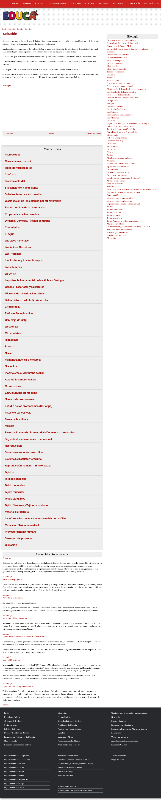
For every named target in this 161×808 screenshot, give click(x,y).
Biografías (119, 4)
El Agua (9, 234)
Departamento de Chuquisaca (16, 755)
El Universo (116, 733)
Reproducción (13, 445)
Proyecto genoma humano (20, 531)
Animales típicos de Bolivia (69, 745)
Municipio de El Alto (67, 786)
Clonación (11, 544)
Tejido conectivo (15, 485)
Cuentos (61, 733)
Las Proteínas (13, 253)
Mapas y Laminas (118, 721)
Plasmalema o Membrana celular (24, 372)
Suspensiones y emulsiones (22, 187)
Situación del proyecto (18, 538)
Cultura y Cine (10, 725)
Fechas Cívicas (64, 717)
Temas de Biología (66, 771)
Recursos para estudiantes (122, 725)
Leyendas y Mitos (65, 737)
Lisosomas (11, 326)
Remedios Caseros (119, 745)
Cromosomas (13, 386)
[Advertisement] (26, 110)
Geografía (134, 4)
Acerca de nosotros (119, 755)
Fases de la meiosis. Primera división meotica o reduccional (41, 432)
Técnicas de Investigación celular (25, 293)
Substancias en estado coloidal (23, 194)
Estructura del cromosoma (21, 392)
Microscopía (12, 154)
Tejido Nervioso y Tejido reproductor (27, 505)
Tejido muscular (14, 492)
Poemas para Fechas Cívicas (69, 729)
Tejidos (9, 472)
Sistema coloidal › (93, 133)
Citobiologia (12, 306)
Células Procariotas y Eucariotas (24, 286)
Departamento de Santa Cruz (16, 779)
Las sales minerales (17, 240)
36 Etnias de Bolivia (13, 721)
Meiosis (9, 425)
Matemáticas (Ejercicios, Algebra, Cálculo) (76, 763)
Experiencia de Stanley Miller (119, 46)
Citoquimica (12, 227)
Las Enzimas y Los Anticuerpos (24, 260)
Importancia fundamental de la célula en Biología (34, 280)
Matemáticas (151, 4)
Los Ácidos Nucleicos (18, 247)
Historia (26, 4)
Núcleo (9, 353)
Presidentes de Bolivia (67, 725)
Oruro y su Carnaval (119, 737)
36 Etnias (103, 4)
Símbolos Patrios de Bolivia (69, 721)
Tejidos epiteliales (15, 478)
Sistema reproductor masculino (24, 452)
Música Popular (10, 741)
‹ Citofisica (8, 133)
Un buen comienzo (115, 63)
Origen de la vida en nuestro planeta (122, 40)
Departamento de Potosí (14, 775)
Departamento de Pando (14, 771)
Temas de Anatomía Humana (70, 767)
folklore (76, 4)
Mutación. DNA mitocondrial (22, 525)
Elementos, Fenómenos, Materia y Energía (129, 729)
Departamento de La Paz (14, 763)
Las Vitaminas (13, 267)
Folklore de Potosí (12, 729)
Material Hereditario (17, 511)
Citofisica (20, 29)
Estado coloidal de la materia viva (25, 207)
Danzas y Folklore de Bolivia (16, 733)
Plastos (9, 346)
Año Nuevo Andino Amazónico (124, 741)
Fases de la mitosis (16, 419)
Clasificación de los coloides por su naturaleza (33, 200)
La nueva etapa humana (117, 57)
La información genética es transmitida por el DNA (35, 518)
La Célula (10, 273)
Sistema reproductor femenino (23, 458)
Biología (11, 29)
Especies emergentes (115, 60)
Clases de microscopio (18, 161)
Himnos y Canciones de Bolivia (17, 745)
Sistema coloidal (15, 181)
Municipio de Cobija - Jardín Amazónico (75, 790)
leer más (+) (7, 576)
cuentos (90, 4)
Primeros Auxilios (65, 775)
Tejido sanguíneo (15, 498)
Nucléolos (11, 366)
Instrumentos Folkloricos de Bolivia (19, 737)
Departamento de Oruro (14, 767)
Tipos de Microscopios (18, 167)
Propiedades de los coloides (22, 214)
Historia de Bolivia (12, 717)
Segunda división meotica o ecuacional (28, 439)
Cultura (40, 4)
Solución (111, 77)
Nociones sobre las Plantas (69, 741)
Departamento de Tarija (14, 783)
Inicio (15, 4)
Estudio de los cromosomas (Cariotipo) (28, 406)
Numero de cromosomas (20, 399)
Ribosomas (11, 339)
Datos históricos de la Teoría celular (26, 300)
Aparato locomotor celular (21, 379)
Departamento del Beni (14, 787)
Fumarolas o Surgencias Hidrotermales (123, 43)
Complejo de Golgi (16, 320)
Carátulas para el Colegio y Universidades (129, 713)
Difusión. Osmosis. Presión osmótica (27, 220)
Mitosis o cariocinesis (18, 412)
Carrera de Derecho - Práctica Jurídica (73, 760)
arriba (51, 133)
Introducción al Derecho (68, 755)
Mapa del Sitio (117, 760)
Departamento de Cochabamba (17, 760)
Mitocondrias (13, 333)
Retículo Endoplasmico (19, 313)
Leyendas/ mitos (58, 4)
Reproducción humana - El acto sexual (28, 465)
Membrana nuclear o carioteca (23, 359)
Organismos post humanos (118, 54)
